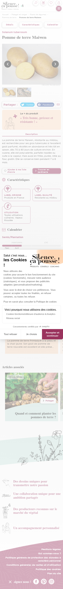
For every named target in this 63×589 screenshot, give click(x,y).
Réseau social (13, 318)
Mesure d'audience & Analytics (40, 314)
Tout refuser (10, 334)
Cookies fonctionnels (16, 314)
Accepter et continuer (52, 334)
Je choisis (31, 334)
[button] (10, 582)
